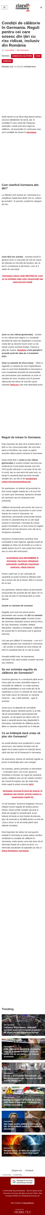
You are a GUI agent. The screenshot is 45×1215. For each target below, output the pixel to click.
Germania (7, 61)
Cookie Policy (18, 1175)
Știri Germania (22, 50)
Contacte (29, 1170)
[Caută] (41, 7)
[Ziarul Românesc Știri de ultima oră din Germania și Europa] (22, 7)
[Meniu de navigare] (4, 7)
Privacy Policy (7, 1175)
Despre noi (17, 1170)
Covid (37, 56)
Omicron (14, 385)
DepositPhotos (28, 1203)
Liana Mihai (9, 50)
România (21, 350)
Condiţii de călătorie (22, 56)
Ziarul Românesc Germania (15, 851)
